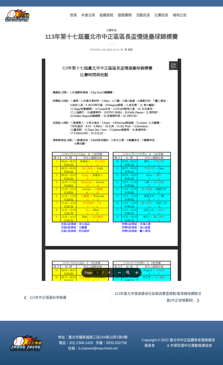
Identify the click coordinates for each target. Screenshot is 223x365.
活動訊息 (143, 15)
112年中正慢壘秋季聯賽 (47, 298)
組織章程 (106, 15)
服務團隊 (125, 15)
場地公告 (180, 15)
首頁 (73, 15)
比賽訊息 (161, 15)
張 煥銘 (129, 49)
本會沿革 (88, 15)
